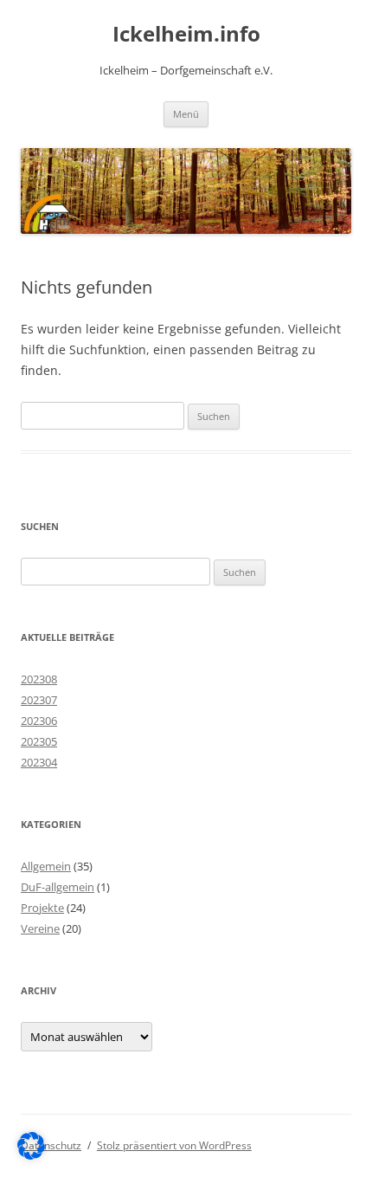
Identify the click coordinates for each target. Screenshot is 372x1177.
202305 (39, 741)
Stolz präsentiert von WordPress (174, 1145)
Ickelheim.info (186, 34)
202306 (39, 720)
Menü (186, 113)
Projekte (42, 907)
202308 (39, 679)
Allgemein (46, 866)
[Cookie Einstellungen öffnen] (31, 1155)
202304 (39, 762)
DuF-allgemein (57, 887)
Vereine (40, 928)
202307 (39, 700)
